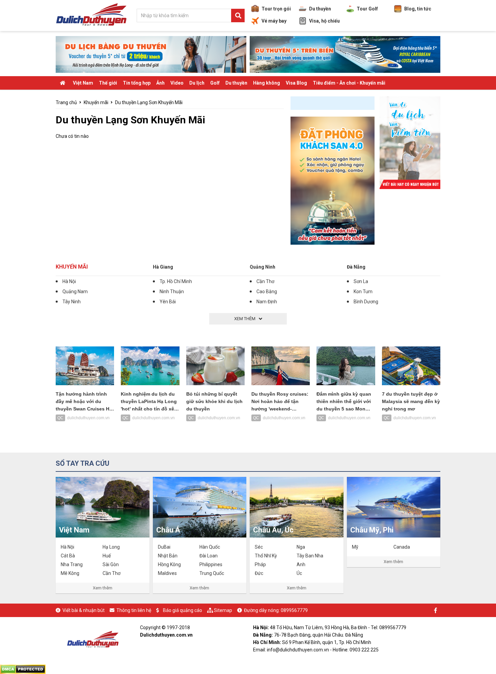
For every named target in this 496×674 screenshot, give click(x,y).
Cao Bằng (266, 291)
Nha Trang (72, 564)
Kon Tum (363, 291)
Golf (215, 83)
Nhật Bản (167, 555)
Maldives (167, 573)
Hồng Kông (169, 564)
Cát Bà (68, 555)
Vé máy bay (273, 21)
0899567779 (294, 610)
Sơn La (361, 281)
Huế (107, 555)
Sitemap (223, 610)
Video (177, 83)
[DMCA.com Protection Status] (23, 668)
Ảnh (160, 83)
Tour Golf (367, 8)
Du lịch (196, 83)
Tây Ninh (71, 301)
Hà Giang (163, 267)
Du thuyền (320, 8)
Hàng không (266, 83)
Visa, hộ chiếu (324, 21)
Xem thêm (102, 587)
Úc (299, 573)
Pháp (260, 564)
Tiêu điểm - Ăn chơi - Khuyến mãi (349, 83)
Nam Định (266, 301)
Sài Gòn (111, 564)
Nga (301, 547)
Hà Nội (69, 281)
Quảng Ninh (262, 267)
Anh (301, 564)
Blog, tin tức (417, 8)
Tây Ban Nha (310, 555)
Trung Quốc (211, 573)
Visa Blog (296, 83)
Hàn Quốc (209, 547)
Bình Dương (366, 301)
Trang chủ (66, 102)
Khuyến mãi (96, 102)
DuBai (164, 547)
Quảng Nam (75, 291)
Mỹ (355, 547)
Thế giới (108, 83)
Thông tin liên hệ (133, 610)
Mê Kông (70, 573)
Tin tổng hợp (136, 83)
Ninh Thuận (172, 291)
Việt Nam (83, 83)
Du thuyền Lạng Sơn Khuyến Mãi (149, 102)
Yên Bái (168, 301)
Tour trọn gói (276, 8)
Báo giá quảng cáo (182, 610)
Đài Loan (208, 555)
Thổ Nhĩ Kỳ (266, 555)
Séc (259, 547)
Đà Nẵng (356, 267)
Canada (401, 547)
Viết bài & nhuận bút (83, 610)
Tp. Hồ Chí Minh (176, 281)
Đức (259, 573)
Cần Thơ (265, 281)
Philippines (210, 564)
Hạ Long (111, 547)
